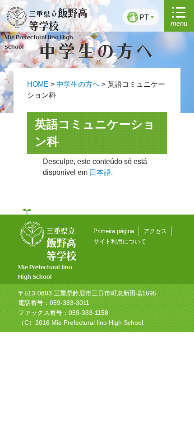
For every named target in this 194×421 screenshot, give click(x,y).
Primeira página (116, 230)
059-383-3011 (69, 302)
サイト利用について (121, 241)
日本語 (100, 172)
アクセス (160, 230)
